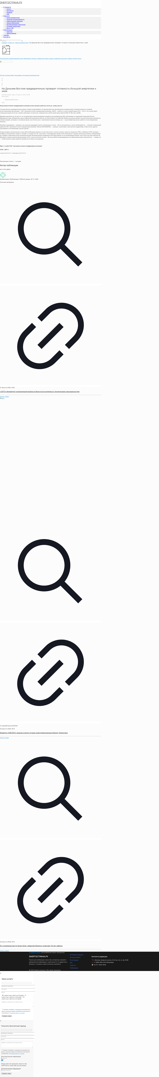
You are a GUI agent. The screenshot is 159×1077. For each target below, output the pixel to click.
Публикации (74, 968)
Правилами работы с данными (17, 1013)
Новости (11, 43)
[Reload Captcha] (2, 1060)
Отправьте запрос (35, 952)
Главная (4, 43)
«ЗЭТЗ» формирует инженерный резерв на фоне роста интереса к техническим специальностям (39, 392)
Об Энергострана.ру (76, 955)
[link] (22, 41)
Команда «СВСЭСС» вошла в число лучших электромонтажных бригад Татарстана (34, 733)
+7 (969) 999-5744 (100, 962)
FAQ (71, 962)
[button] (16, 1060)
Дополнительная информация (11, 1056)
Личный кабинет (75, 957)
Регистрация (74, 960)
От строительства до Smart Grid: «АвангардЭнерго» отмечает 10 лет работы (31, 946)
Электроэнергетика (21, 43)
